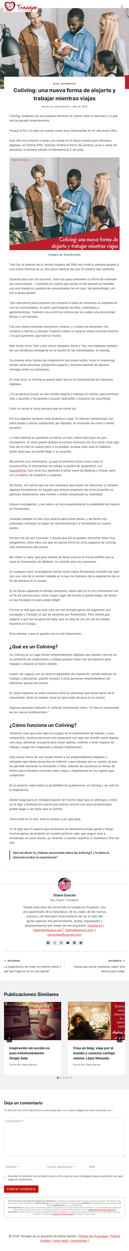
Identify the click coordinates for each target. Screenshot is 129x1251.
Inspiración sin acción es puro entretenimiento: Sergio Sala (29, 1053)
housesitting (17, 470)
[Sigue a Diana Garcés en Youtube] (68, 943)
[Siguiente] (119, 1038)
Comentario (15, 1121)
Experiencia (68, 83)
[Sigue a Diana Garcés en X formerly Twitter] (55, 943)
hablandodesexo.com (47, 930)
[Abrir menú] (122, 6)
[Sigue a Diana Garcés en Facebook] (48, 943)
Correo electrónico (60, 1166)
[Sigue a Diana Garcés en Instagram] (61, 943)
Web (92, 1166)
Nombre (12, 1166)
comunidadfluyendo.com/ (64, 934)
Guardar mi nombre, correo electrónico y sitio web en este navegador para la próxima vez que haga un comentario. (65, 1177)
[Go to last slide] (9, 1038)
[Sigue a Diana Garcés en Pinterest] (81, 943)
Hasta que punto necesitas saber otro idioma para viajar (99, 966)
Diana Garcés (62, 106)
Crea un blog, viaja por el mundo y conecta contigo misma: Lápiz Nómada (94, 1053)
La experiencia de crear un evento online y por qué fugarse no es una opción (32, 966)
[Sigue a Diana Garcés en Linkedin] (74, 943)
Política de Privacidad (62, 1214)
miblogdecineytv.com (79, 930)
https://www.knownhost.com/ (102, 1209)
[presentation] (32, 1021)
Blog (56, 83)
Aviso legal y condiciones (70, 1240)
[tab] (58, 1078)
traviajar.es (95, 925)
